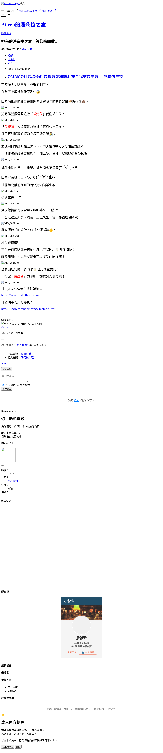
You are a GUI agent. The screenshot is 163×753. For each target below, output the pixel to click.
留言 (27, 345)
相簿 (10, 55)
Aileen (4, 327)
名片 (10, 63)
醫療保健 (26, 353)
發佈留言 (7, 389)
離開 (18, 747)
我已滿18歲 (8, 747)
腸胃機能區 (27, 357)
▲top (4, 363)
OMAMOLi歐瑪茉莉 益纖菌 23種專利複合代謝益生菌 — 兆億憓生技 (65, 77)
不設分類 (27, 49)
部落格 (11, 59)
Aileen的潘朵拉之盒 (23, 24)
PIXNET (57, 709)
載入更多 (7, 369)
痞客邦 (21, 345)
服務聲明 (112, 709)
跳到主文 (6, 33)
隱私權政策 (99, 709)
